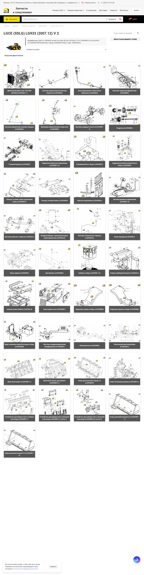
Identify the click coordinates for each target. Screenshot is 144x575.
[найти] (120, 19)
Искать (138, 33)
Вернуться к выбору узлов (125, 39)
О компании (91, 10)
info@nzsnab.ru (90, 3)
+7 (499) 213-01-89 (107, 3)
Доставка (103, 10)
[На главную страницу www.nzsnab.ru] (6, 10)
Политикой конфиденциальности (25, 569)
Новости (113, 10)
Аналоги (112, 19)
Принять (53, 566)
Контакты (124, 10)
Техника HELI (57, 10)
